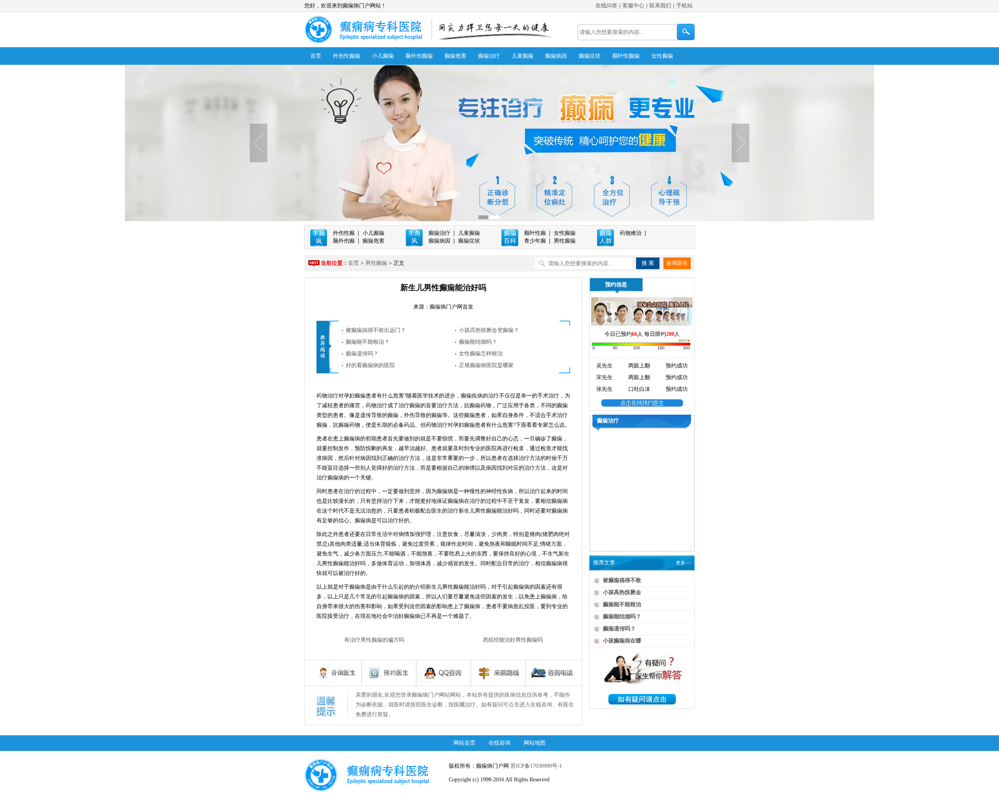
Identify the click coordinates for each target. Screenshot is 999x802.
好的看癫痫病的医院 (370, 365)
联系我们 (660, 6)
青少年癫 (535, 241)
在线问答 (606, 6)
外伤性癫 (344, 233)
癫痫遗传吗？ (362, 354)
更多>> (683, 563)
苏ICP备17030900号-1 (535, 766)
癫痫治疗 (489, 56)
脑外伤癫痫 (419, 56)
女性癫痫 (662, 56)
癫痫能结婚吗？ (478, 342)
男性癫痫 (565, 241)
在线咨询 (499, 743)
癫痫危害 (455, 56)
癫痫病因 (556, 56)
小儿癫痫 (383, 56)
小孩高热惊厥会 (622, 592)
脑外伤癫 (344, 241)
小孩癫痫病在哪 (622, 641)
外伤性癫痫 (346, 56)
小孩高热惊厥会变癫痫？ (489, 330)
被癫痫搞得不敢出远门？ (376, 330)
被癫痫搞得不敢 (622, 580)
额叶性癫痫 (626, 56)
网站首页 (464, 743)
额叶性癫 (535, 233)
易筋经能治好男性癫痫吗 (513, 640)
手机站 (684, 6)
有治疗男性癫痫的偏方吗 (374, 640)
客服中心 (633, 6)
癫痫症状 (590, 56)
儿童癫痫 (522, 56)
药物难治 (631, 233)
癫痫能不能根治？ (367, 342)
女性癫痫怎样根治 (481, 354)
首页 (315, 56)
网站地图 (535, 743)
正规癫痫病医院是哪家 (486, 365)
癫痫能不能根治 (622, 604)
